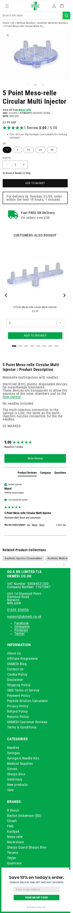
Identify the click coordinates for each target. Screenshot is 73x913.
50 (52, 149)
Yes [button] (28, 525)
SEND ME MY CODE (36, 897)
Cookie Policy (17, 674)
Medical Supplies (20, 763)
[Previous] (6, 295)
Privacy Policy (17, 706)
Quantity (7, 157)
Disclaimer (15, 680)
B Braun (13, 810)
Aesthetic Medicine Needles (52, 22)
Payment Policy (18, 695)
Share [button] (41, 525)
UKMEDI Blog (17, 664)
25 (40, 149)
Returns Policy (18, 717)
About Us (14, 653)
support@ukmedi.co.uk (24, 616)
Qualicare (14, 863)
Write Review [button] (35, 458)
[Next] (64, 295)
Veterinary (14, 779)
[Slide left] (27, 85)
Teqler (11, 858)
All (13, 22)
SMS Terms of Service (23, 690)
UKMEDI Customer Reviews (27, 722)
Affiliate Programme (22, 658)
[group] (35, 442)
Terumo (12, 852)
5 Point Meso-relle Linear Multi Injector (35, 307)
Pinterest (21, 630)
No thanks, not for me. (36, 907)
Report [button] (35, 525)
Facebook (21, 623)
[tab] (27, 473)
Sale (10, 790)
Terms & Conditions (21, 727)
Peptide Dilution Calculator (27, 701)
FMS (10, 826)
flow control (12, 397)
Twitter (19, 634)
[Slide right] (43, 85)
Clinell (12, 821)
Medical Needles (26, 22)
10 (28, 149)
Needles (13, 748)
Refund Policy (17, 711)
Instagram (22, 627)
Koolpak (13, 831)
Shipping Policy (18, 685)
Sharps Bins (16, 774)
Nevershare (15, 842)
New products (17, 785)
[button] (7, 6)
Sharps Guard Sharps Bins (26, 847)
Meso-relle (25, 109)
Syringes (13, 753)
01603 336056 (18, 610)
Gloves (12, 769)
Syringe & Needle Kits (23, 758)
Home (6, 22)
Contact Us (15, 669)
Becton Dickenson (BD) (24, 816)
